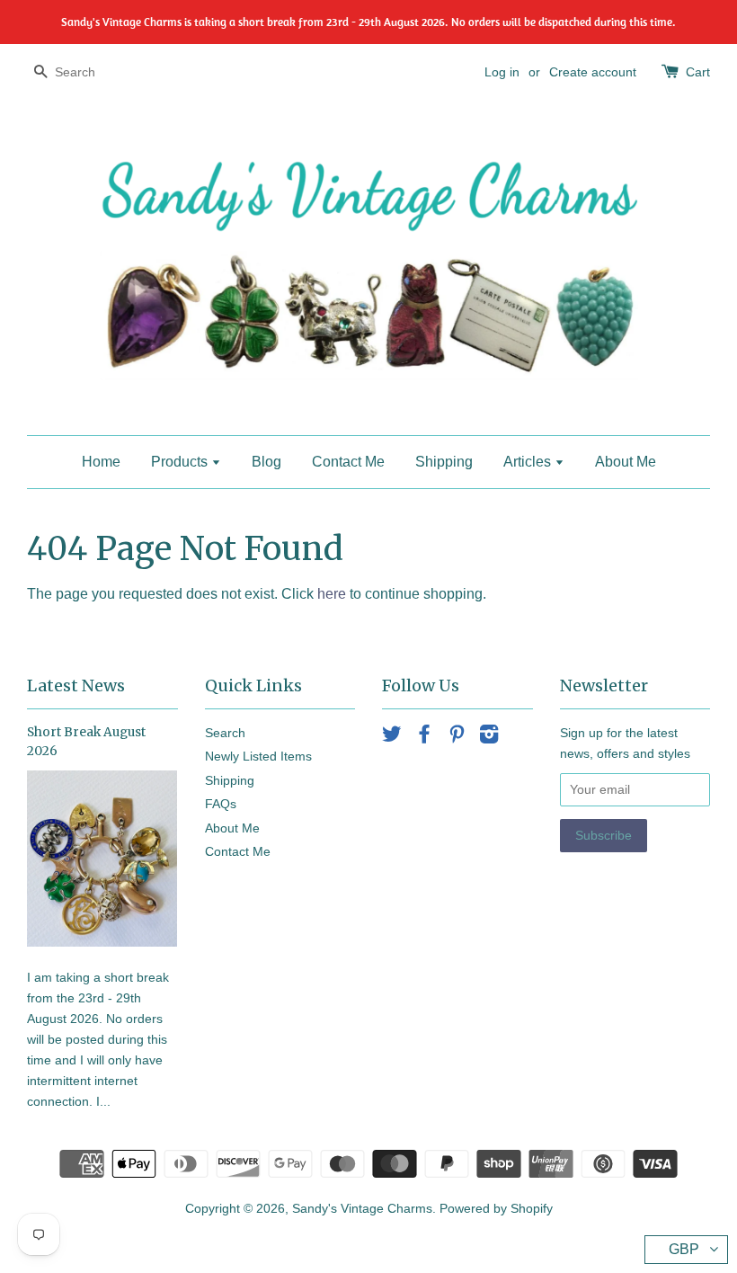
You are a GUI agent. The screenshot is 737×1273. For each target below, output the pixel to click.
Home (101, 461)
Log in (501, 72)
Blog (266, 461)
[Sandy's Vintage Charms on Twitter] (392, 737)
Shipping (444, 461)
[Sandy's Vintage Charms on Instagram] (489, 737)
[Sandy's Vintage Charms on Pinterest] (456, 737)
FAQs (220, 804)
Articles (529, 461)
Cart (698, 72)
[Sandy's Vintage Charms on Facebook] (424, 737)
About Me (625, 461)
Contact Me (348, 461)
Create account (592, 72)
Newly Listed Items (258, 756)
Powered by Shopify (496, 1208)
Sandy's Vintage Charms (362, 1208)
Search (225, 733)
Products (181, 461)
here (331, 593)
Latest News (76, 685)
